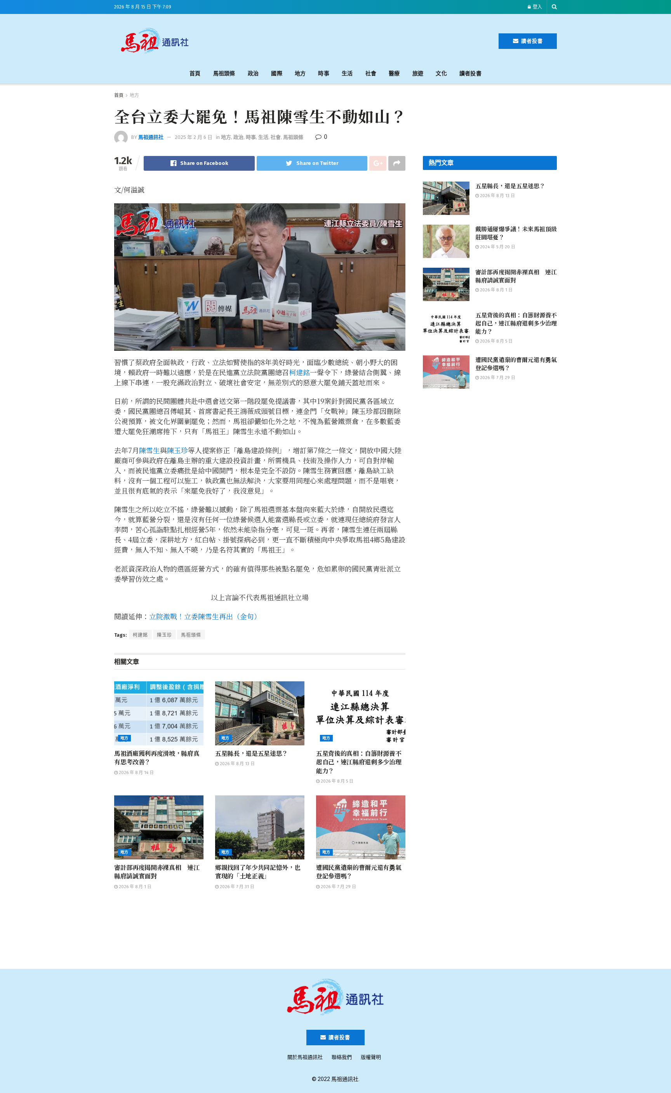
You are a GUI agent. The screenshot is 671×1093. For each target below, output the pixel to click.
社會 (371, 73)
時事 (323, 73)
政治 (253, 73)
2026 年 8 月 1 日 (134, 886)
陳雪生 (149, 450)
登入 (537, 7)
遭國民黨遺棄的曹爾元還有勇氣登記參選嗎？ (359, 871)
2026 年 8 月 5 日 (336, 781)
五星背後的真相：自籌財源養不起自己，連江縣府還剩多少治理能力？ (359, 762)
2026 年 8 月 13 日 (237, 763)
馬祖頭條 (224, 73)
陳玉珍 (177, 450)
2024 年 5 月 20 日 (497, 246)
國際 (276, 73)
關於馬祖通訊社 (305, 1057)
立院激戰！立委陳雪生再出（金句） (205, 616)
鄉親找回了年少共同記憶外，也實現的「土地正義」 (258, 871)
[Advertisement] (348, 39)
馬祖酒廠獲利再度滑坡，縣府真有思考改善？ (157, 757)
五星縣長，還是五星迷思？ (251, 753)
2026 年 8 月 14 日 (136, 772)
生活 (347, 73)
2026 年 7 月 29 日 (338, 886)
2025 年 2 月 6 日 (193, 137)
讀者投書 (531, 41)
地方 (300, 73)
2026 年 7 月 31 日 (236, 886)
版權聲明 (371, 1057)
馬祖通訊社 (150, 137)
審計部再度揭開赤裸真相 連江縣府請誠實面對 (157, 871)
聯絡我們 (342, 1057)
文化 (441, 73)
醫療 (394, 73)
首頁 (195, 73)
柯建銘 (299, 372)
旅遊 (418, 73)
